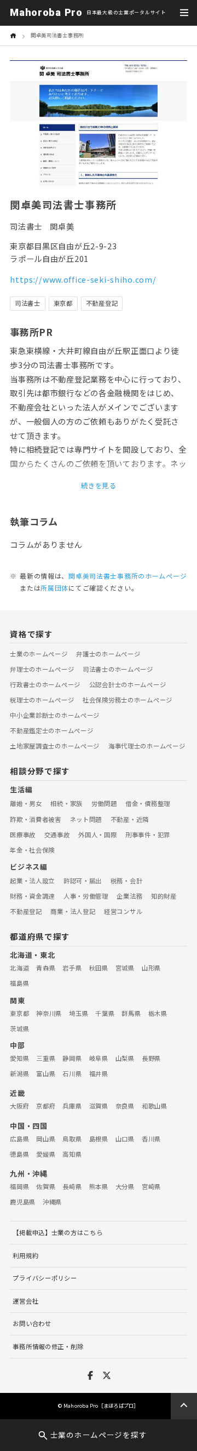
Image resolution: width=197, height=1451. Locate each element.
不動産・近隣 (130, 819)
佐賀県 (45, 1186)
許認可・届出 (82, 880)
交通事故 (57, 834)
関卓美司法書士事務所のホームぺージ (127, 575)
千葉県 (104, 1013)
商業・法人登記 (72, 911)
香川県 (151, 1138)
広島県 (19, 1138)
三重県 (45, 1058)
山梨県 (125, 1058)
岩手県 (72, 967)
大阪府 (19, 1105)
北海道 (19, 967)
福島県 (19, 983)
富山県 (45, 1073)
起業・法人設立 (32, 880)
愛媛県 (45, 1154)
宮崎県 (151, 1186)
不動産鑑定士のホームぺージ (51, 730)
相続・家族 (66, 803)
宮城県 (125, 967)
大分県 (125, 1186)
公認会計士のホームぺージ (127, 684)
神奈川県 (49, 1013)
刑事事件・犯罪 (147, 834)
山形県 (151, 967)
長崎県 (72, 1186)
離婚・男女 (26, 803)
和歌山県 (154, 1105)
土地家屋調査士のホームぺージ (55, 745)
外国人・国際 (97, 834)
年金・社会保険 (32, 850)
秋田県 (98, 967)
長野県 (151, 1058)
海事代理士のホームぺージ (147, 745)
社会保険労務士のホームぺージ (127, 699)
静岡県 (72, 1058)
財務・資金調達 (32, 896)
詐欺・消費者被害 (35, 819)
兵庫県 (72, 1105)
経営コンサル (123, 911)
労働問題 (104, 803)
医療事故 (23, 834)
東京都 (19, 1013)
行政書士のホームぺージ (45, 684)
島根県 (98, 1138)
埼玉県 (78, 1013)
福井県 (98, 1073)
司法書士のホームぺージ (118, 669)
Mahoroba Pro (46, 13)
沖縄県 (52, 1201)
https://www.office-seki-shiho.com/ (83, 279)
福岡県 (19, 1186)
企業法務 (129, 896)
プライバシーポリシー (45, 1277)
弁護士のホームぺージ (108, 653)
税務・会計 (127, 880)
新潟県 (19, 1073)
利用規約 (25, 1255)
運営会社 (25, 1300)
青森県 (45, 967)
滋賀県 (98, 1105)
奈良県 (125, 1105)
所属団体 (54, 587)
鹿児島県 (23, 1201)
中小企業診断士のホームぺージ (55, 715)
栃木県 (157, 1013)
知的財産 (164, 896)
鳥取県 (72, 1138)
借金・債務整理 (147, 803)
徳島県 (19, 1154)
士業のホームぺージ (38, 653)
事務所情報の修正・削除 (48, 1346)
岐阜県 (98, 1058)
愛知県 (19, 1058)
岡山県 (45, 1138)
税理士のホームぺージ (42, 699)
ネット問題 (86, 819)
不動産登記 (26, 911)
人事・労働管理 (85, 896)
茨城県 (19, 1028)
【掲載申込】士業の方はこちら (57, 1232)
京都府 (45, 1105)
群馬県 (131, 1013)
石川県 (72, 1073)
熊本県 (98, 1186)
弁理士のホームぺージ (42, 669)
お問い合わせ (32, 1323)
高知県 (72, 1154)
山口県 (125, 1138)
